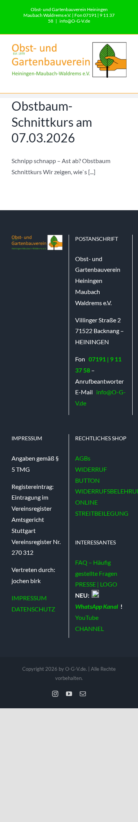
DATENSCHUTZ (33, 609)
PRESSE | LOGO (96, 584)
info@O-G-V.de (74, 21)
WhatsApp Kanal (97, 606)
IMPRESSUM (29, 597)
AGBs (82, 458)
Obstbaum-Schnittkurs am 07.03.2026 (52, 121)
